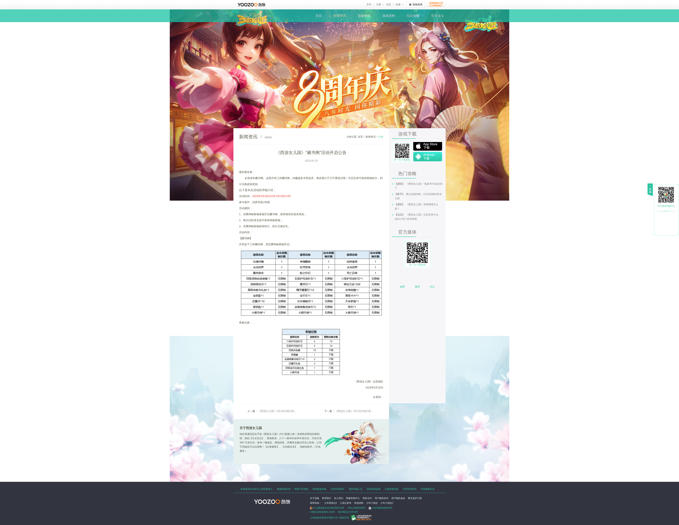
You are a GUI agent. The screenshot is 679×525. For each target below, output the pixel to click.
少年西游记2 (330, 503)
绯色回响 (358, 503)
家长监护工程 (415, 498)
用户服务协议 (381, 498)
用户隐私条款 (398, 498)
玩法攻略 (413, 16)
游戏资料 (388, 16)
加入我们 (338, 498)
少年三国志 (372, 503)
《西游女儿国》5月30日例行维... (277, 411)
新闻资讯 (339, 16)
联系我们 (326, 498)
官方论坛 (437, 16)
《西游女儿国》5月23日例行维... (354, 411)
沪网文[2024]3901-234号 (322, 512)
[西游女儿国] (252, 12)
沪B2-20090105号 (356, 508)
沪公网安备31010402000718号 (328, 508)
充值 (388, 4)
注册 (378, 4)
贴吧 (402, 286)
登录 (368, 4)
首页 (318, 16)
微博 (417, 286)
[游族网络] (252, 4)
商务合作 (367, 498)
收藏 (398, 4)
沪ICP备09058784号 (382, 508)
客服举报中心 (353, 498)
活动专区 (364, 16)
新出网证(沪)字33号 (348, 512)
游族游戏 (417, 4)
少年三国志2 (387, 503)
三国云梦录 (345, 503)
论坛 (432, 286)
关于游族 (314, 498)
